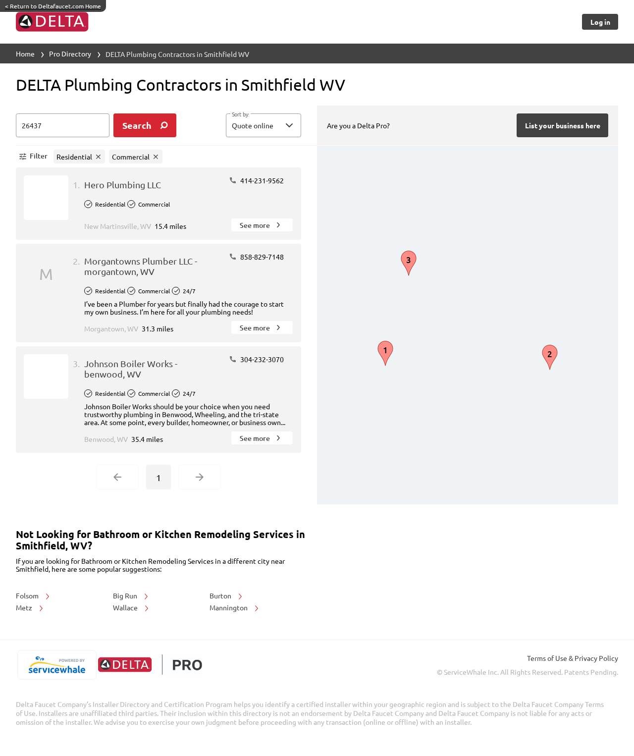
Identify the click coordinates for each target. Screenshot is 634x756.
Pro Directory (70, 53)
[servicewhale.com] (57, 665)
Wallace (126, 607)
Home (25, 53)
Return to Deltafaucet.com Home (53, 6)
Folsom (28, 595)
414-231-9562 (261, 180)
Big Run (126, 595)
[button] (263, 125)
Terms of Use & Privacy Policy (572, 657)
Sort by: (240, 114)
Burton (221, 595)
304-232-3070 (261, 359)
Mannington (229, 607)
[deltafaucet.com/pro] (150, 664)
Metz (25, 607)
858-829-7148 (261, 256)
